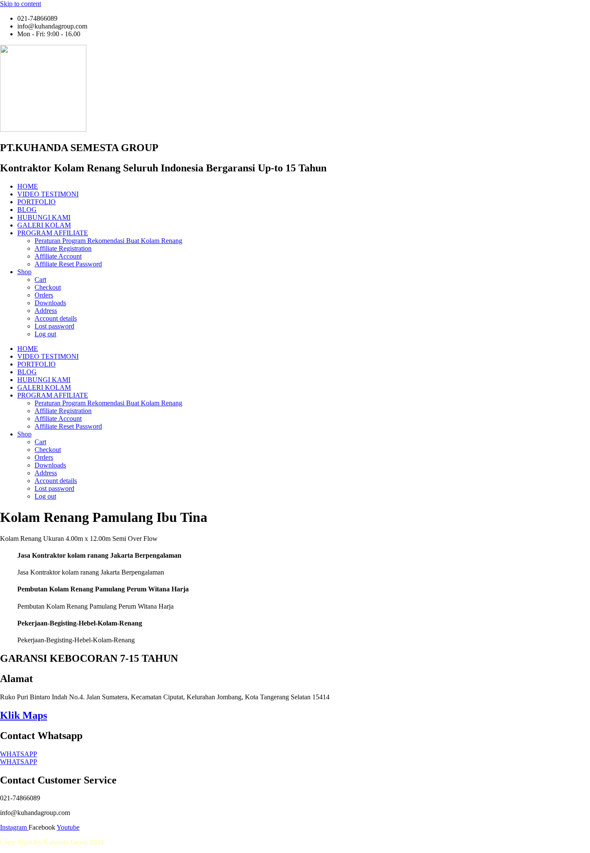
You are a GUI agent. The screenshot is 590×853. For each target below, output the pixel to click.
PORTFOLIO (36, 201)
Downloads (50, 302)
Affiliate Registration (63, 248)
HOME (27, 186)
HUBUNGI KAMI (43, 217)
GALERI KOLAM (44, 225)
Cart (40, 279)
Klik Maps (23, 715)
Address (46, 310)
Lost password (54, 326)
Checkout (48, 287)
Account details (56, 318)
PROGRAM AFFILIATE (52, 233)
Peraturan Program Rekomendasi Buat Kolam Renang (108, 240)
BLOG (27, 209)
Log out (45, 334)
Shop (24, 271)
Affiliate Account (58, 256)
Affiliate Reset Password (68, 264)
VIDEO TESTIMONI (48, 194)
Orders (44, 295)
